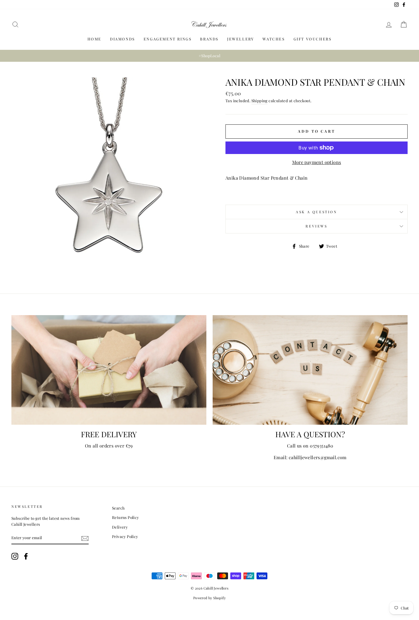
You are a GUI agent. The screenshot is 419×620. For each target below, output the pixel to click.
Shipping (259, 100)
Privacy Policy (125, 536)
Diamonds (122, 38)
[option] (209, 56)
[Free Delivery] (108, 370)
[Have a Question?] (310, 370)
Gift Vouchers (313, 38)
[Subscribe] (85, 538)
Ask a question (316, 212)
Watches (274, 38)
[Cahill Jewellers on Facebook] (26, 556)
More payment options (316, 162)
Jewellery (240, 38)
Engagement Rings (168, 38)
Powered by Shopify (209, 598)
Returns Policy (125, 517)
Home (94, 38)
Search (118, 507)
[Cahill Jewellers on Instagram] (14, 556)
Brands (209, 38)
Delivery (120, 526)
